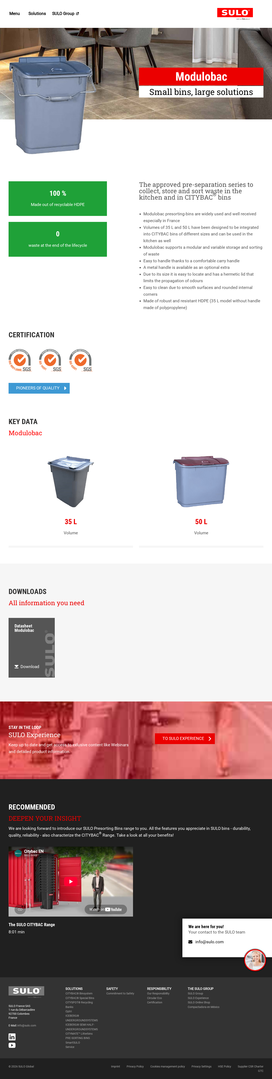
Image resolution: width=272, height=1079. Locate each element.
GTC (260, 1070)
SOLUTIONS (74, 989)
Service (70, 1047)
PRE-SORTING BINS (78, 1038)
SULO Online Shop (199, 1002)
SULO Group (63, 13)
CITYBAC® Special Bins (80, 998)
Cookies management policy (167, 1066)
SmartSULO (73, 1042)
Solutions (37, 13)
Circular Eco (154, 998)
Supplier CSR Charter (250, 1066)
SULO (240, 14)
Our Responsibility (158, 993)
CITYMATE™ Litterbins (79, 1033)
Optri (69, 1011)
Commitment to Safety (120, 993)
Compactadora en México (203, 1007)
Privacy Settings (201, 1066)
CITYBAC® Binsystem (79, 993)
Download (30, 666)
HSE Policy (224, 1066)
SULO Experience (198, 998)
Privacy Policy (135, 1066)
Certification (154, 1002)
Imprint (115, 1066)
